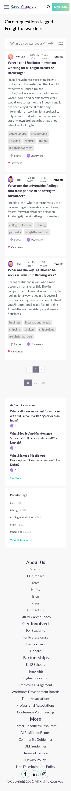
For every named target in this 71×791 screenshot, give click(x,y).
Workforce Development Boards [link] (35, 692)
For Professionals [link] (35, 637)
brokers (30, 140)
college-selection (20, 225)
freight (43, 140)
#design (18, 510)
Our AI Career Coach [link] (35, 617)
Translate (57, 56)
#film (16, 524)
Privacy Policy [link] (35, 760)
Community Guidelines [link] (36, 739)
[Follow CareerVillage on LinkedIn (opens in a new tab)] (35, 774)
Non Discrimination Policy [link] (35, 767)
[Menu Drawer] (7, 6)
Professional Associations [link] (35, 705)
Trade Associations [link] (36, 699)
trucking (14, 140)
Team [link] (36, 583)
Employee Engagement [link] (35, 685)
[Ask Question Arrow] (50, 43)
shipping (14, 329)
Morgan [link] (20, 56)
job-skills (15, 232)
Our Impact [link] (35, 576)
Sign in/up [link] (61, 7)
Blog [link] (35, 596)
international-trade (37, 322)
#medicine (20, 531)
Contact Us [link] (35, 610)
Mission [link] (35, 569)
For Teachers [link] (35, 644)
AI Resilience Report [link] (35, 733)
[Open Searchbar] (48, 7)
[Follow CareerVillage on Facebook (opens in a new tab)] (26, 774)
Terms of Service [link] (35, 753)
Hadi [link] (18, 179)
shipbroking (47, 329)
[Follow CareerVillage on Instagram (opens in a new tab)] (45, 774)
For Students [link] (35, 630)
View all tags (17, 539)
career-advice (18, 133)
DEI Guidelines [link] (35, 746)
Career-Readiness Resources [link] (35, 726)
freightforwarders (20, 147)
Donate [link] (35, 651)
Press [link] (35, 603)
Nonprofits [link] (35, 671)
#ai (15, 503)
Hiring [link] (35, 590)
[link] (35, 111)
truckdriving (39, 133)
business (15, 322)
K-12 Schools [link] (35, 665)
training (41, 225)
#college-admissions (25, 517)
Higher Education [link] (35, 678)
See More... (16, 478)
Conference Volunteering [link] (35, 712)
